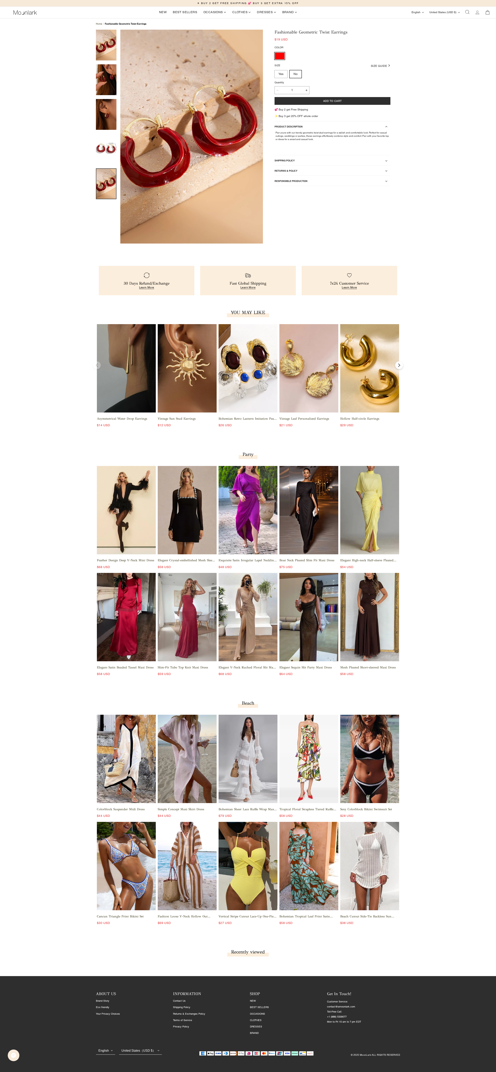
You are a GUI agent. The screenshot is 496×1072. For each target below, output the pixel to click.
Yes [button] (280, 74)
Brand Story (102, 1000)
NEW (253, 1000)
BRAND (254, 1033)
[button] (467, 12)
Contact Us (179, 1000)
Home (99, 23)
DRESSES (256, 1026)
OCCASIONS (257, 1013)
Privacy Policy (181, 1026)
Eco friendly (102, 1007)
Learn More (146, 287)
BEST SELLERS (259, 1007)
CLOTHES (256, 1020)
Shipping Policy (181, 1007)
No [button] (296, 74)
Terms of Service (182, 1020)
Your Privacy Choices (108, 1013)
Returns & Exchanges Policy (189, 1013)
